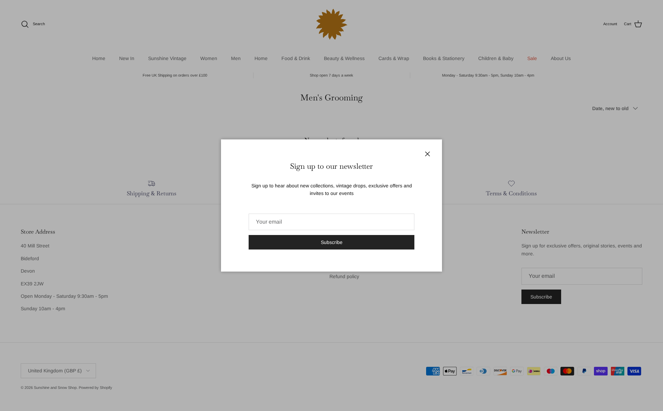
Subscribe (332, 242)
